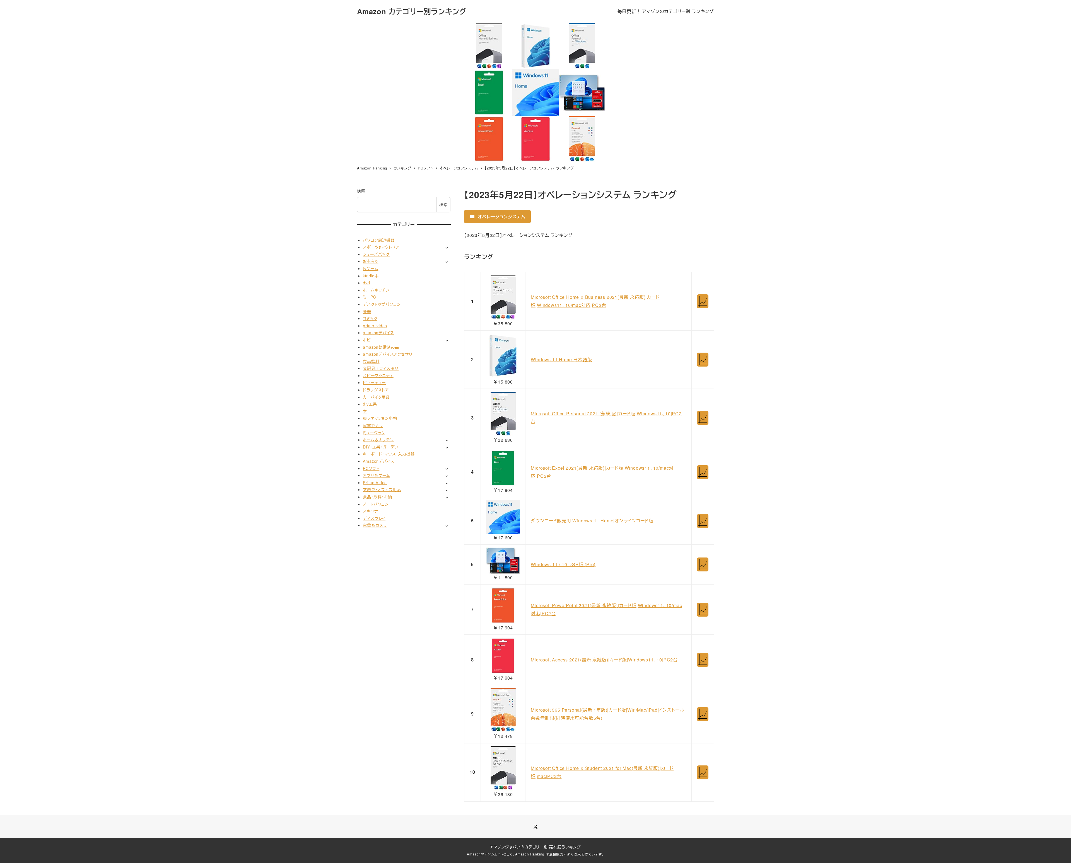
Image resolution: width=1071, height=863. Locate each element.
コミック (370, 318)
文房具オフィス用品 (381, 368)
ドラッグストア (376, 389)
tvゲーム (370, 268)
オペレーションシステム (500, 216)
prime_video (375, 325)
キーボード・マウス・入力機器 (388, 454)
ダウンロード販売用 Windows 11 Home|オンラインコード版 (592, 520)
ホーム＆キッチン (378, 439)
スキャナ (370, 511)
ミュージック (374, 432)
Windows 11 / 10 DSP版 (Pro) (563, 564)
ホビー (369, 340)
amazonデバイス (378, 332)
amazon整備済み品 (381, 347)
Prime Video (375, 482)
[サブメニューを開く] (447, 247)
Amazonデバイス (378, 461)
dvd (366, 282)
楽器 (367, 311)
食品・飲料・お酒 (377, 497)
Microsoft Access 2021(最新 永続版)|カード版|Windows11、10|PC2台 (604, 659)
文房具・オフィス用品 (382, 489)
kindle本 (371, 275)
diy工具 (370, 404)
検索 (361, 190)
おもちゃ (370, 261)
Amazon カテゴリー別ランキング (411, 11)
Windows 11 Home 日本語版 (561, 359)
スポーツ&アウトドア (381, 247)
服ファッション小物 (380, 418)
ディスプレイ (374, 518)
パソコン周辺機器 (378, 240)
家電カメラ (373, 425)
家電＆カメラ (375, 525)
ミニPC (369, 297)
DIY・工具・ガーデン (381, 447)
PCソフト (371, 468)
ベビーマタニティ (378, 375)
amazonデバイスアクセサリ (387, 354)
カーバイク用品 (376, 397)
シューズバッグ (376, 254)
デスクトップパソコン (382, 304)
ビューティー (374, 382)
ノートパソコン (376, 503)
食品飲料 (371, 361)
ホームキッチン (376, 290)
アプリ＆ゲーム (376, 475)
